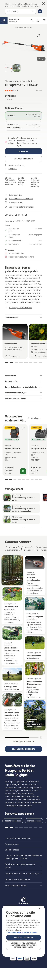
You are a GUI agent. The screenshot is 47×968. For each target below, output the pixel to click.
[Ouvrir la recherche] (32, 21)
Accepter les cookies (23, 937)
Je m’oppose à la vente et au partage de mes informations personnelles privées (23, 945)
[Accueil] (4, 20)
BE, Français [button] (13, 21)
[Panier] (38, 21)
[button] (38, 36)
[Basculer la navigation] (44, 21)
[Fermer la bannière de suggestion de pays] (43, 4)
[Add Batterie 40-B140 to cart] (23, 471)
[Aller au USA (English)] (40, 11)
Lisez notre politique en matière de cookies (22, 932)
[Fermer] (39, 909)
